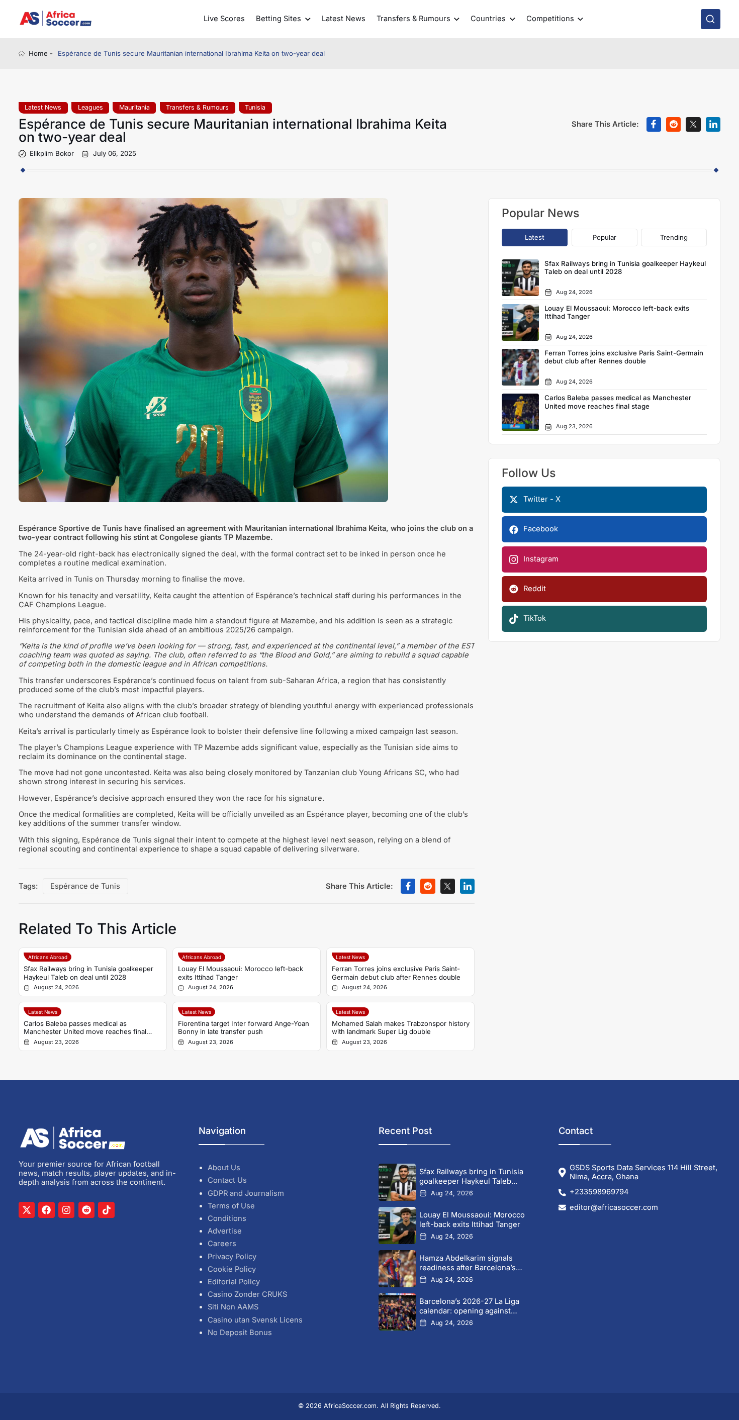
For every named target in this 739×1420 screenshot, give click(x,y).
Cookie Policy (232, 1269)
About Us (224, 1167)
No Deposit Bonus (240, 1332)
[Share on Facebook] (653, 124)
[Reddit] (86, 1210)
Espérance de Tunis (85, 886)
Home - (41, 53)
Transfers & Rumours (413, 19)
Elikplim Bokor (52, 154)
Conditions (227, 1218)
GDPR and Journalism (246, 1193)
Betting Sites (278, 19)
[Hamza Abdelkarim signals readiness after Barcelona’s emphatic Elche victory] (397, 1268)
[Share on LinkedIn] (713, 124)
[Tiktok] (106, 1210)
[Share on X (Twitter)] (693, 124)
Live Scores (224, 18)
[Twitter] (27, 1210)
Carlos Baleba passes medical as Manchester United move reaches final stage (85, 1027)
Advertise (225, 1231)
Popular (604, 237)
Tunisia (255, 107)
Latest (534, 237)
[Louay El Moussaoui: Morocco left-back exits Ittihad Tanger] (397, 1225)
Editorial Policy (234, 1281)
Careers (222, 1243)
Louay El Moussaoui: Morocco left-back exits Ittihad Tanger (240, 973)
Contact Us (227, 1180)
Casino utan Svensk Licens (255, 1319)
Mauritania (134, 107)
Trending (674, 237)
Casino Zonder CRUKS (247, 1294)
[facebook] (46, 1210)
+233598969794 (599, 1192)
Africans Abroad (47, 957)
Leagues (90, 107)
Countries (488, 19)
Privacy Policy (232, 1256)
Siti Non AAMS (233, 1306)
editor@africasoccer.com (614, 1207)
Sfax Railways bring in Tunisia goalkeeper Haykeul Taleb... (471, 1176)
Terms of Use (231, 1205)
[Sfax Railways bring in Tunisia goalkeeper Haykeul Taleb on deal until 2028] (397, 1182)
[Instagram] (66, 1210)
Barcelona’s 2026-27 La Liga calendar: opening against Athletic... (469, 1306)
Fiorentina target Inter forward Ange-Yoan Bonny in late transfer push (243, 1027)
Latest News (343, 18)
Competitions (550, 19)
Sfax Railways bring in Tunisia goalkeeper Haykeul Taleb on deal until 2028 (88, 973)
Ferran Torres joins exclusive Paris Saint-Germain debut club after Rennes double (396, 973)
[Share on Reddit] (673, 124)
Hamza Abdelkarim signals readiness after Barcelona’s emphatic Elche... (467, 1263)
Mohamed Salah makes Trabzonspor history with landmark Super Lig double (401, 1027)
